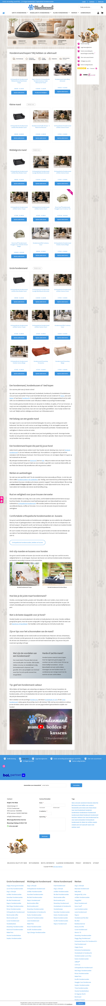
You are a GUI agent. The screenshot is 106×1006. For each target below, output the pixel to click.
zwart (78, 827)
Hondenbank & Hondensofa (62, 906)
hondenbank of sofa (51, 700)
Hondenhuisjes (58, 909)
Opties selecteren (19, 92)
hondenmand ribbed (77, 815)
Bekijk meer (31, 104)
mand (76, 820)
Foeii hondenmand (59, 886)
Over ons (101, 1)
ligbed (11, 398)
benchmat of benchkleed (19, 624)
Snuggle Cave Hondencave (83, 982)
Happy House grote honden (15, 886)
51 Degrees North (80, 994)
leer (43, 461)
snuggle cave (75, 824)
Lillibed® (77, 962)
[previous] (9, 32)
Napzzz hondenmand (33, 900)
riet (86, 822)
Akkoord (81, 1003)
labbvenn (80, 817)
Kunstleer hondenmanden (15, 897)
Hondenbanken (11, 924)
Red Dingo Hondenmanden (15, 906)
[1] (37, 44)
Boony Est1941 (79, 927)
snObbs (90, 822)
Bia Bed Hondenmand (13, 900)
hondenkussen (84, 812)
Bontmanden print (12, 918)
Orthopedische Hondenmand (16, 912)
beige (94, 803)
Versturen (45, 836)
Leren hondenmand (33, 921)
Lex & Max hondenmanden (15, 889)
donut (62, 396)
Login (84, 1)
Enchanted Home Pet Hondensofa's (86, 941)
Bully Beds (78, 891)
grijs (87, 807)
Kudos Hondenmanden (34, 915)
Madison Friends (80, 1000)
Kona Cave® (78, 906)
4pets (73, 803)
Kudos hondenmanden (82, 959)
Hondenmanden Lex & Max (83, 956)
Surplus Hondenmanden (14, 938)
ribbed (83, 822)
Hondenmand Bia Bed (81, 918)
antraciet (77, 803)
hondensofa (26, 398)
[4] (42, 44)
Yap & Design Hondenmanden (36, 932)
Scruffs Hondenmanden (34, 929)
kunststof (33, 461)
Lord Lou (77, 965)
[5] (44, 44)
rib (80, 822)
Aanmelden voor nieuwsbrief (32, 785)
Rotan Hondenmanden (14, 909)
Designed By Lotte (77, 807)
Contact (91, 1)
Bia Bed (77, 921)
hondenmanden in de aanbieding (27, 480)
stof (80, 824)
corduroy (91, 805)
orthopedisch (82, 820)
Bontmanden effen (12, 915)
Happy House (92, 807)
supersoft (84, 824)
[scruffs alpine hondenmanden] (41, 32)
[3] (40, 44)
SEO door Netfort (57, 866)
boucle (76, 805)
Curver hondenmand (13, 921)
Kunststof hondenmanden (15, 929)
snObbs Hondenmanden (14, 894)
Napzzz (77, 915)
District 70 (78, 932)
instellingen (69, 1004)
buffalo (84, 805)
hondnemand (94, 815)
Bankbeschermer (80, 924)
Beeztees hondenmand (82, 889)
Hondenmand (92, 812)
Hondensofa (86, 815)
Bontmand (78, 997)
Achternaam (56, 807)
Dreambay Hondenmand (61, 903)
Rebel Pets (30, 924)
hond (76, 810)
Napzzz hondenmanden (14, 903)
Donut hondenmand (81, 903)
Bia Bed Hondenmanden (34, 897)
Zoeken (102, 7)
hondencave (34, 700)
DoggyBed (78, 900)
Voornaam (42, 807)
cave (87, 805)
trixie (92, 824)
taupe (89, 824)
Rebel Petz (10, 932)
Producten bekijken (41, 92)
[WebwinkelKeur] (3, 766)
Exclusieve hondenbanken (82, 950)
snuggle (94, 822)
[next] (72, 32)
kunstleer (74, 817)
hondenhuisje (75, 812)
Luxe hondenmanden (81, 909)
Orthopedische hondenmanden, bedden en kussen (27, 542)
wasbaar (74, 827)
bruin (79, 805)
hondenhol (89, 810)
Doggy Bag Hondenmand (82, 938)
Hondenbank (81, 810)
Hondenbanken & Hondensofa (36, 912)
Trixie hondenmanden (81, 988)
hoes (73, 810)
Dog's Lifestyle (11, 891)
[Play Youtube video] (41, 726)
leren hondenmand (91, 817)
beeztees (90, 803)
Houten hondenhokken (14, 935)
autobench (84, 803)
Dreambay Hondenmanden (15, 927)
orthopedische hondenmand (27, 503)
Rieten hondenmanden (61, 918)
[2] (39, 44)
